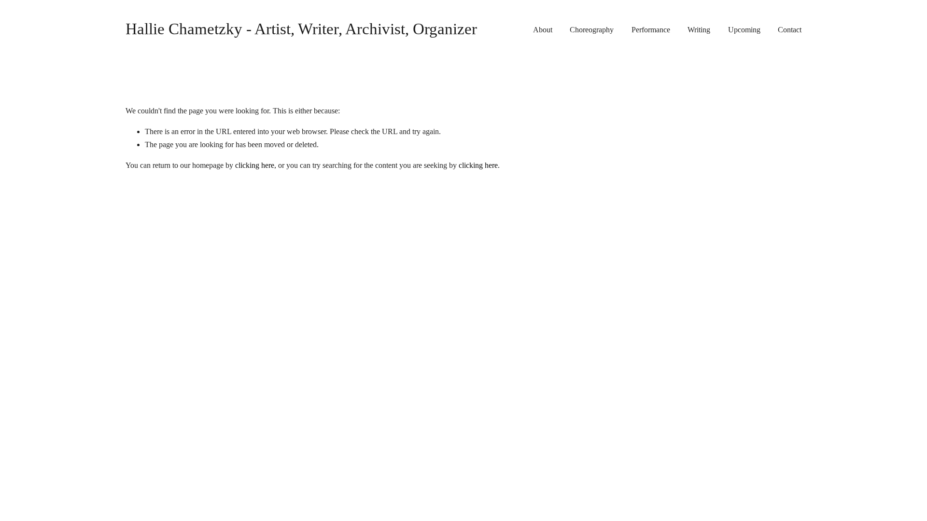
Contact (789, 30)
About (542, 30)
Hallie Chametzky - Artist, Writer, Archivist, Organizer (301, 29)
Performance (651, 30)
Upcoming (744, 30)
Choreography (592, 30)
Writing (699, 30)
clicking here (254, 165)
